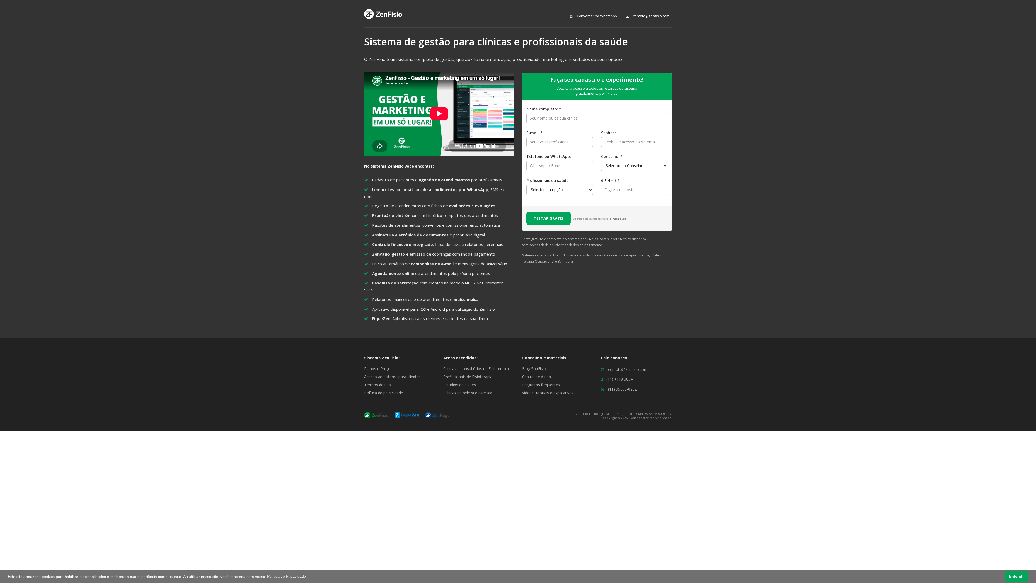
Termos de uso (617, 219)
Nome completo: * (543, 108)
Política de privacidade (383, 392)
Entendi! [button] (1017, 576)
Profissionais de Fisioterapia (467, 376)
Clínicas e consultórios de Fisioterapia (476, 368)
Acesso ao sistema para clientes (392, 376)
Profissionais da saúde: (548, 180)
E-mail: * (534, 132)
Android (438, 309)
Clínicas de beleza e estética (467, 392)
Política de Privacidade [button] (286, 576)
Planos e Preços (378, 368)
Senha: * (609, 132)
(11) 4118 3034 (619, 379)
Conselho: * (612, 156)
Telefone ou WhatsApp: (548, 156)
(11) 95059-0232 (622, 389)
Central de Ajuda (536, 376)
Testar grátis (548, 218)
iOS (423, 309)
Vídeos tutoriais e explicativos (548, 392)
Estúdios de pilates (459, 384)
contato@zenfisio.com (650, 15)
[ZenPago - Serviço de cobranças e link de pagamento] (437, 415)
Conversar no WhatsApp (596, 15)
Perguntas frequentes (541, 384)
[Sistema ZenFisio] (376, 415)
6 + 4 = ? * (610, 180)
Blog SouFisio (534, 368)
